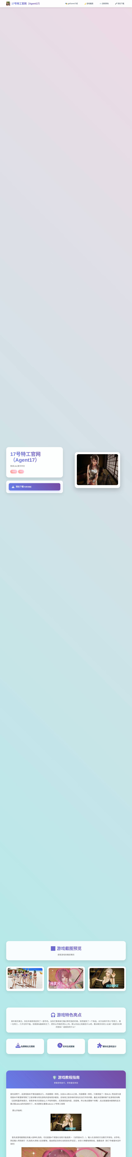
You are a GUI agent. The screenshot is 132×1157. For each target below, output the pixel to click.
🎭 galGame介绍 (71, 3)
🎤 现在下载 (119, 3)
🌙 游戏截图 (88, 3)
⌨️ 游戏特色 (104, 3)
